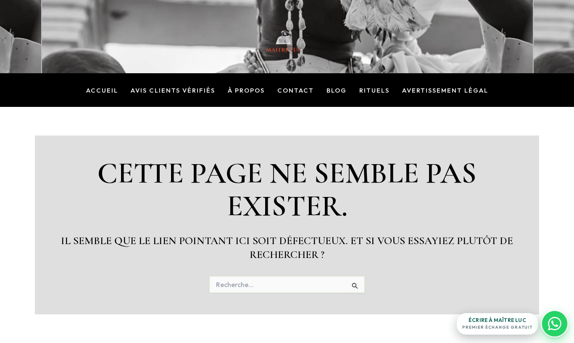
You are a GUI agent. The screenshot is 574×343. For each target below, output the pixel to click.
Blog (336, 90)
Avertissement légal (445, 90)
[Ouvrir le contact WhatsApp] (554, 323)
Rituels (374, 90)
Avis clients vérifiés (173, 90)
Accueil (102, 90)
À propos (246, 90)
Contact (295, 90)
